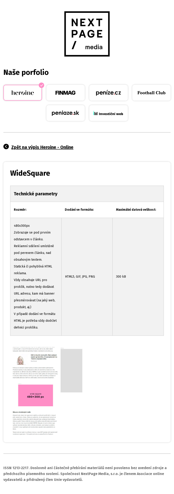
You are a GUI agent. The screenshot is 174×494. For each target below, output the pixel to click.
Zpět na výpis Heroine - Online (42, 147)
